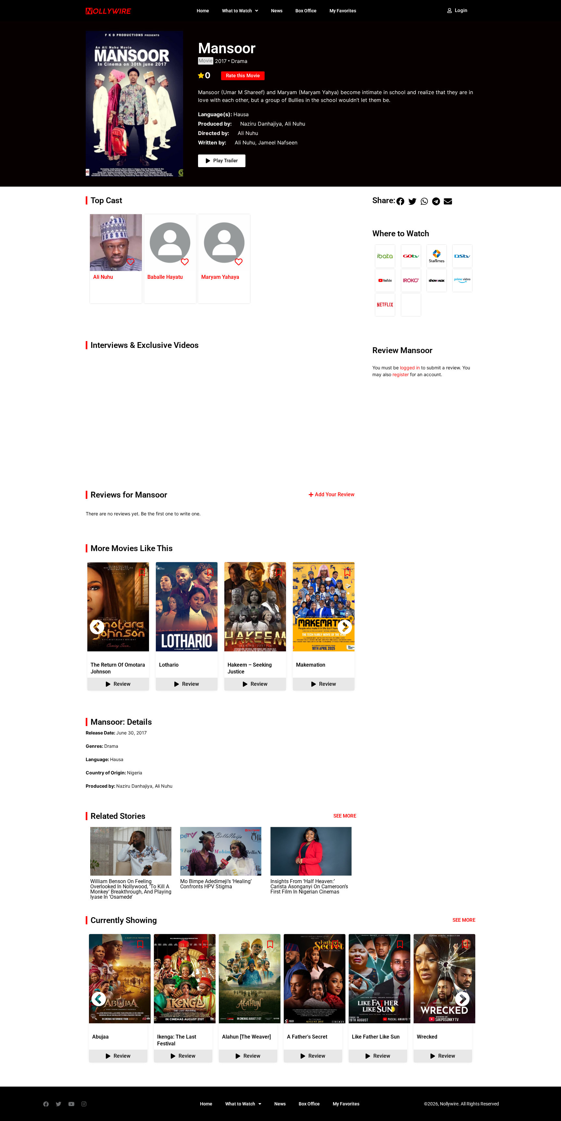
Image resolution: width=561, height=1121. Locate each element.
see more (464, 920)
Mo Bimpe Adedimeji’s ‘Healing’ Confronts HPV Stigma (216, 884)
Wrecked (427, 1037)
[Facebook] (45, 1103)
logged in (410, 367)
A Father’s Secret (307, 1037)
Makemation (310, 665)
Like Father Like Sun (376, 1037)
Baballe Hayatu (165, 277)
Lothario (169, 665)
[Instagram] (83, 1103)
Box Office (306, 10)
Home (203, 10)
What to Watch (237, 10)
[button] (345, 627)
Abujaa (100, 1037)
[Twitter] (58, 1103)
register (401, 374)
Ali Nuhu (103, 277)
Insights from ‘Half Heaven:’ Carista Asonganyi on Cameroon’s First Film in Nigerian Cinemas (309, 886)
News (276, 10)
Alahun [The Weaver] (246, 1037)
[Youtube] (71, 1103)
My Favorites (343, 10)
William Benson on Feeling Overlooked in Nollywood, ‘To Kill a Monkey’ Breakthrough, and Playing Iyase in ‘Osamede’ (130, 889)
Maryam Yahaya (220, 277)
